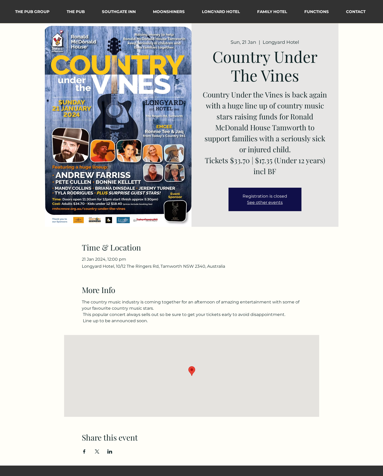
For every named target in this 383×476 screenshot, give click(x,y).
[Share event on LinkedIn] (109, 451)
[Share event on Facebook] (84, 451)
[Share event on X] (97, 451)
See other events (265, 202)
